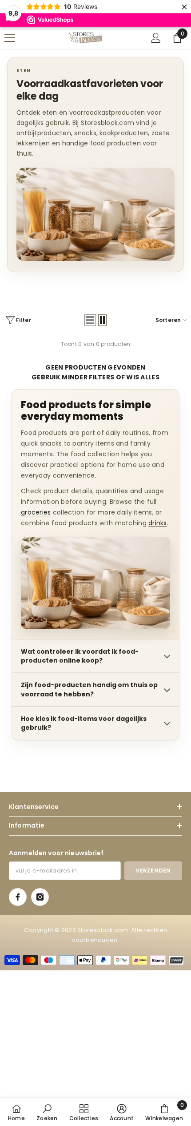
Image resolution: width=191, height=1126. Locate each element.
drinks (157, 523)
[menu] (9, 37)
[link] (47, 1112)
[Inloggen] (156, 38)
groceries (36, 512)
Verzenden (153, 870)
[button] (90, 320)
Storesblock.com (102, 930)
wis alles (142, 377)
